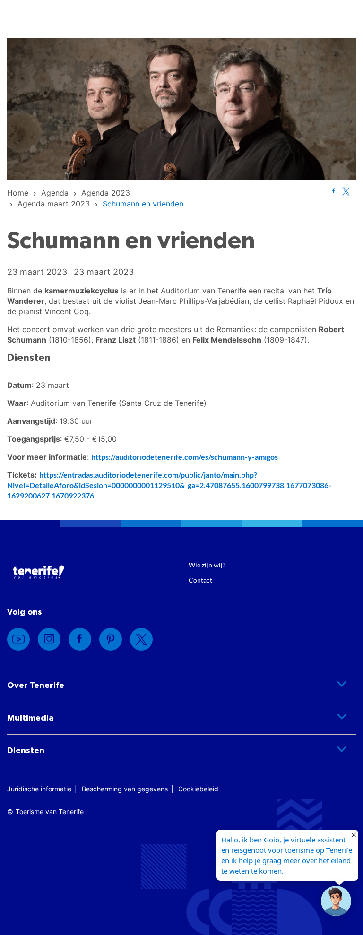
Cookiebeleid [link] (198, 789)
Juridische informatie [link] (39, 789)
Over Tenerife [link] (35, 685)
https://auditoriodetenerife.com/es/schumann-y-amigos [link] (184, 456)
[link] (17, 192)
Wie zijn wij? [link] (207, 565)
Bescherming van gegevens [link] (125, 789)
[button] (336, 901)
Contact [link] (200, 580)
